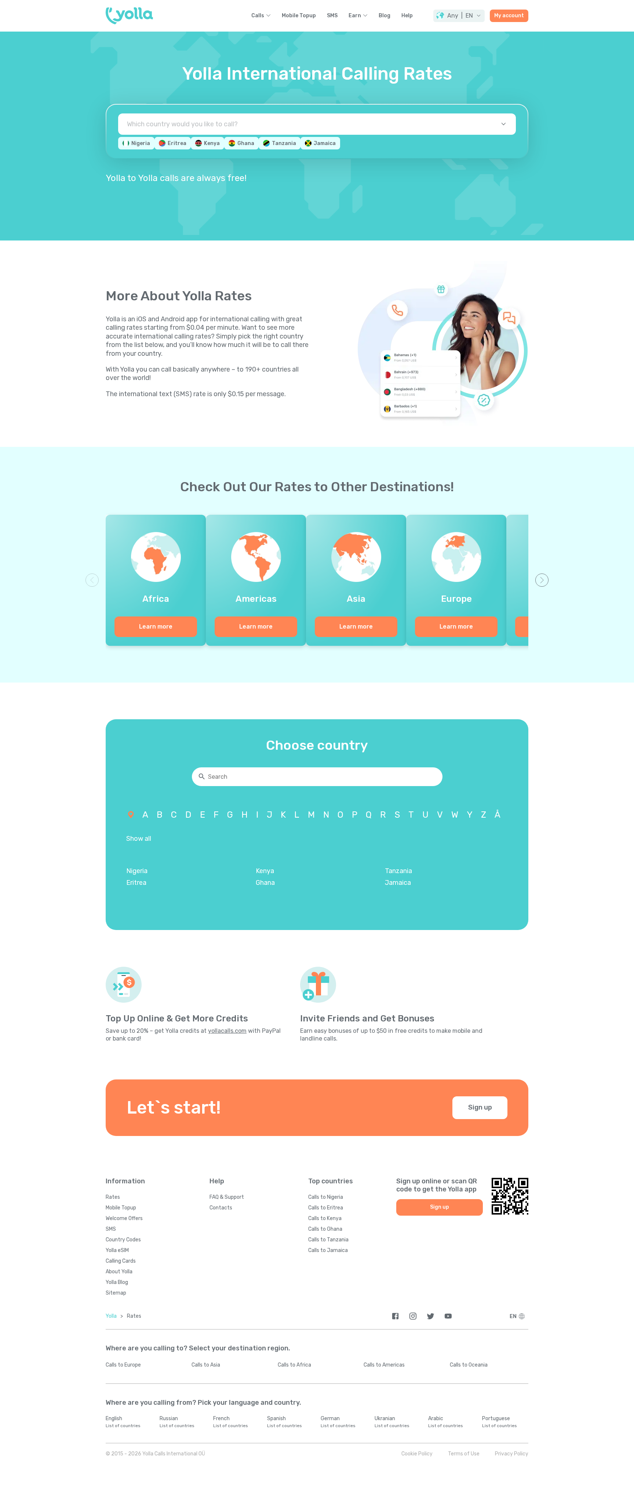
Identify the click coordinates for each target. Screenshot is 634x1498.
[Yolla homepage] (129, 15)
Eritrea (177, 143)
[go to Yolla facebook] (395, 1316)
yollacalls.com (227, 1030)
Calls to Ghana (325, 1229)
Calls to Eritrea (325, 1208)
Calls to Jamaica (328, 1250)
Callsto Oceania (469, 1365)
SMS (332, 16)
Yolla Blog (117, 1282)
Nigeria (140, 143)
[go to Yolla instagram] (413, 1316)
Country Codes (123, 1240)
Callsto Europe (123, 1365)
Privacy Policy (511, 1454)
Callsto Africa (294, 1365)
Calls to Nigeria (325, 1197)
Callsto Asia (206, 1365)
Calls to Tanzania (328, 1240)
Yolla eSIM (117, 1250)
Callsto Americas (384, 1365)
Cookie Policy (417, 1454)
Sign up (480, 1107)
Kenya (212, 143)
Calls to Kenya (325, 1218)
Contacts (220, 1208)
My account (509, 15)
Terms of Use (464, 1454)
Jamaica (325, 143)
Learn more (155, 626)
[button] (459, 16)
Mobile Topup (299, 16)
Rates (113, 1197)
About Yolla (119, 1272)
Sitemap (116, 1293)
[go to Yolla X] (430, 1316)
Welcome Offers (124, 1218)
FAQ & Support (226, 1197)
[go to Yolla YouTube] (448, 1316)
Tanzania (284, 143)
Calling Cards (121, 1261)
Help (407, 16)
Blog (384, 16)
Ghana (245, 143)
